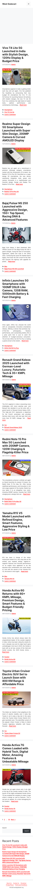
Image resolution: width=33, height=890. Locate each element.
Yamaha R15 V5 (9, 579)
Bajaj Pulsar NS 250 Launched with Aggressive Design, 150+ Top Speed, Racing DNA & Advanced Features (15, 211)
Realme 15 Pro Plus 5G (11, 191)
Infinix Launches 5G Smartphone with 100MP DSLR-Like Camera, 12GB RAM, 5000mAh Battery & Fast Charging (15, 289)
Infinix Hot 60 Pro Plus (11, 348)
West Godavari (9, 4)
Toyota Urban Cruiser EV (12, 733)
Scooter (6, 657)
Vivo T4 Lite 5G (9, 112)
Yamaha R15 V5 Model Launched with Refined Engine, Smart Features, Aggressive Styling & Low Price (16, 521)
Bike (5, 266)
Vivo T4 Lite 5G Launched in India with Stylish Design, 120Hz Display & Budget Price (15, 54)
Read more (23, 105)
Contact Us (16, 883)
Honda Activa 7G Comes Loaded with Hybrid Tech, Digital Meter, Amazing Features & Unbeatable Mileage (15, 753)
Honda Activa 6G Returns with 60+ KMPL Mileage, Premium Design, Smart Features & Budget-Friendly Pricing (13, 600)
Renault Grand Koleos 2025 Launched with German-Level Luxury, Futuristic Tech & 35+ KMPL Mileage (16, 368)
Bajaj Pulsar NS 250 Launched (14, 269)
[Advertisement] (16, 26)
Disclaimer (23, 883)
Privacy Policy (10, 885)
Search (4, 828)
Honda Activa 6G (9, 659)
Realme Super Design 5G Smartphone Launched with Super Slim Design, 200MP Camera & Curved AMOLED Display (16, 132)
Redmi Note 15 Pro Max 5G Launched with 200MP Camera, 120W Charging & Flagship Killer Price (16, 445)
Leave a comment (10, 114)
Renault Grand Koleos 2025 (13, 427)
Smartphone (8, 110)
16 (9, 819)
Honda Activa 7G (9, 808)
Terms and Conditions (21, 885)
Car (5, 425)
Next (13, 819)
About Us (9, 883)
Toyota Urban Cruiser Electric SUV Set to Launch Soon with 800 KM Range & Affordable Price (16, 677)
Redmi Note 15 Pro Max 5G (12, 501)
